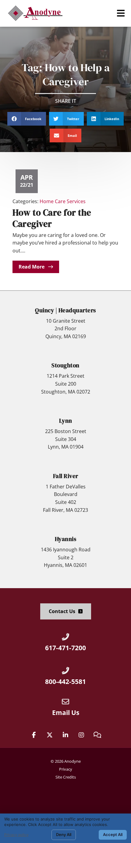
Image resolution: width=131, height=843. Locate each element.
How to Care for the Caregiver (51, 218)
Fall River (65, 476)
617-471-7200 (65, 648)
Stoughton (65, 365)
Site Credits (65, 777)
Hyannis (65, 539)
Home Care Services (63, 201)
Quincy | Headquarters (65, 310)
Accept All (112, 834)
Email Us (65, 712)
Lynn (65, 421)
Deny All (63, 834)
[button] (120, 13)
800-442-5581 (65, 681)
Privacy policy (16, 834)
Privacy (65, 769)
